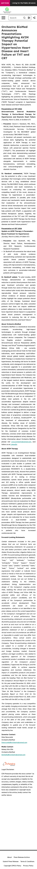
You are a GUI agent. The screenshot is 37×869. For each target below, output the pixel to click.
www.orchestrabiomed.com (21, 442)
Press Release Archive (22, 857)
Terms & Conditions (27, 861)
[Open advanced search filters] (29, 18)
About (9, 857)
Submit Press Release (10, 861)
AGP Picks (5, 3)
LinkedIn (14, 444)
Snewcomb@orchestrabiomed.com (14, 742)
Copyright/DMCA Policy (12, 866)
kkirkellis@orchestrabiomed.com (13, 755)
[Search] (24, 18)
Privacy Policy (28, 866)
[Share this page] (34, 18)
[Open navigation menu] (3, 18)
